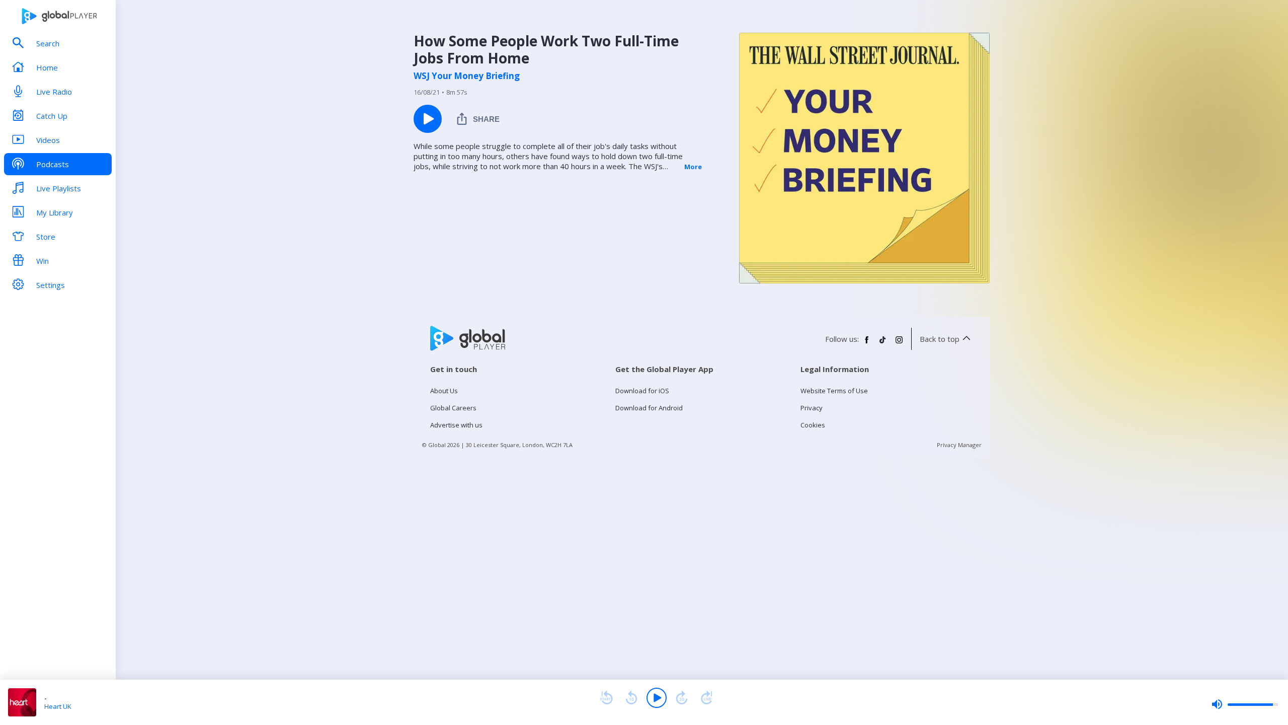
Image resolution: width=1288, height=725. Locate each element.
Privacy (811, 407)
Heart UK (57, 706)
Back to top (939, 339)
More (693, 166)
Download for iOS (642, 390)
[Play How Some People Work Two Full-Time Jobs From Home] (428, 119)
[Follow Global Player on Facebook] (867, 344)
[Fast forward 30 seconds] (682, 698)
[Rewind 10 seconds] (631, 698)
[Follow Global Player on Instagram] (899, 344)
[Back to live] (707, 698)
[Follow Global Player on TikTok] (883, 344)
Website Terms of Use (834, 390)
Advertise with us (456, 424)
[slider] (1244, 704)
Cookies (812, 424)
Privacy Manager (959, 445)
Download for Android (649, 407)
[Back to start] (606, 698)
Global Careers (453, 407)
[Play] (657, 698)
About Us (444, 390)
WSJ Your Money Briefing (467, 76)
